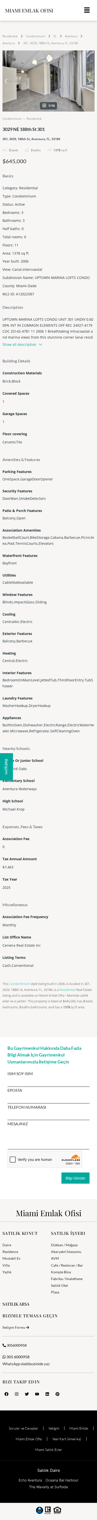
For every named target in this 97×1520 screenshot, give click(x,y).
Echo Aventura (30, 1480)
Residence (10, 1251)
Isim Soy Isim (20, 1074)
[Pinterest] (57, 1394)
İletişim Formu (13, 1327)
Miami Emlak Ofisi (29, 10)
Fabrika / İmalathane (67, 1279)
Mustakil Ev (11, 1258)
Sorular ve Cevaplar (23, 1428)
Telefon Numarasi (26, 1107)
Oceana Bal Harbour (62, 1480)
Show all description (19, 344)
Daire (6, 1245)
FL (54, 36)
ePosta (14, 1090)
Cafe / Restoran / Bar (67, 1265)
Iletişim (53, 1428)
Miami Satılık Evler (48, 1449)
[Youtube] (37, 1394)
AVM (55, 1258)
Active (20, 204)
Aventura (71, 36)
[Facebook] (6, 1394)
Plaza (55, 1292)
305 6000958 (18, 1357)
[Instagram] (17, 1394)
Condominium (35, 36)
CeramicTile (12, 442)
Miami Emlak (78, 1428)
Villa (6, 1265)
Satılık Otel (59, 1285)
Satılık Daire (48, 1470)
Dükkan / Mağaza (64, 1245)
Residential (9, 36)
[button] (87, 10)
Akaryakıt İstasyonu (66, 1251)
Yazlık (6, 1272)
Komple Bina (61, 1272)
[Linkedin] (47, 1394)
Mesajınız (17, 1124)
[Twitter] (27, 1394)
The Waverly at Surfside (48, 1487)
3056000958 (16, 1345)
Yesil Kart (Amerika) (66, 1439)
